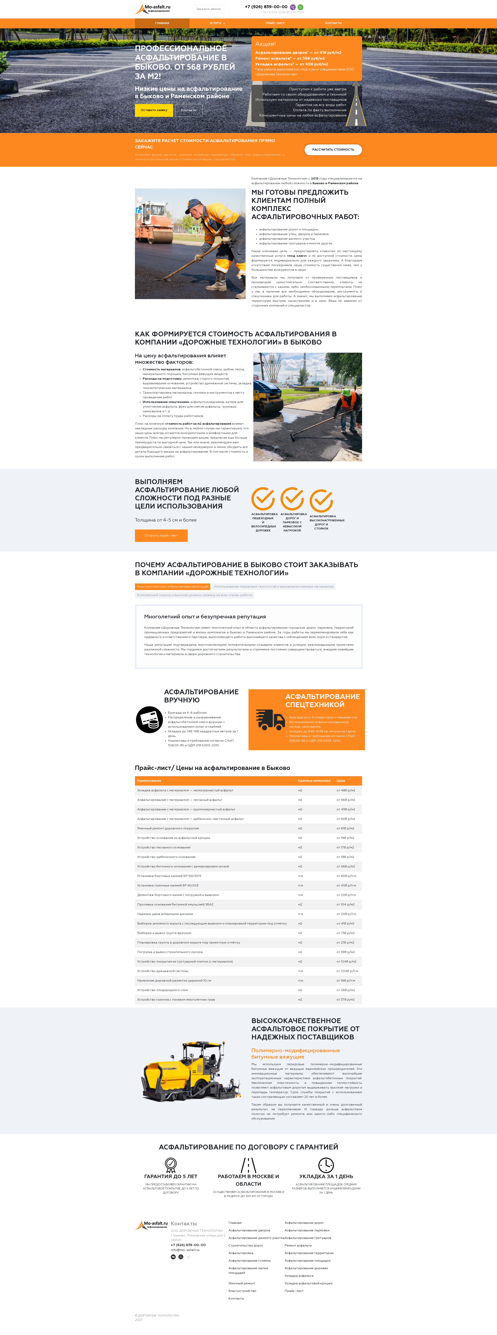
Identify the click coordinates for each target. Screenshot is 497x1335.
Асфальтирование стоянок (250, 1260)
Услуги (215, 23)
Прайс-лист (275, 23)
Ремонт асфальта (298, 1245)
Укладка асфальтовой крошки (308, 1283)
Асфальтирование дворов (249, 1230)
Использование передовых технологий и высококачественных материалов (274, 586)
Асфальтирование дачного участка (257, 1238)
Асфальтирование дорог (304, 1223)
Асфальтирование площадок (308, 1260)
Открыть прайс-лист (161, 535)
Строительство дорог (246, 1245)
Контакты (333, 23)
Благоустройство (242, 1291)
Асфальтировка (241, 1253)
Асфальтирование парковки (307, 1230)
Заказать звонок (208, 9)
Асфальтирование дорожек (306, 1268)
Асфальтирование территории (309, 1253)
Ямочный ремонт (242, 1283)
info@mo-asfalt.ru (185, 1250)
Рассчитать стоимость (333, 149)
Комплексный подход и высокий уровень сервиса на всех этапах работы (194, 595)
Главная (162, 23)
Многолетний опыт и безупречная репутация (172, 586)
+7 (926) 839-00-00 (266, 7)
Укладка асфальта (299, 1276)
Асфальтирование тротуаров (308, 1238)
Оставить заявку (154, 110)
